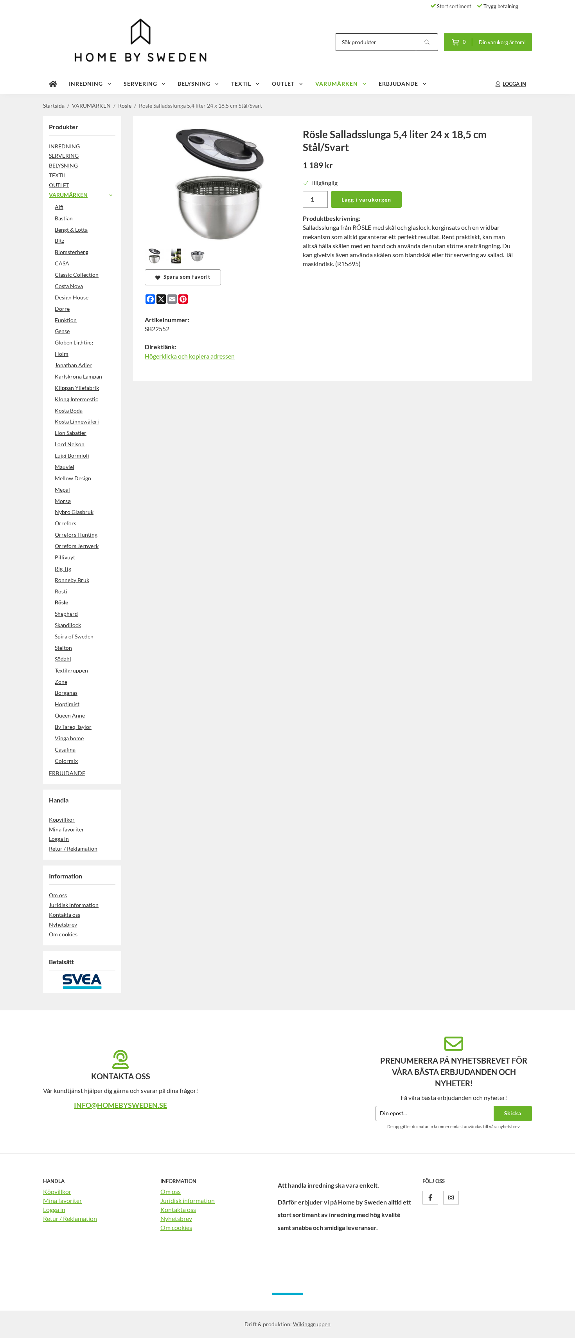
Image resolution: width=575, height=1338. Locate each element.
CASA (62, 263)
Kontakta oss (64, 914)
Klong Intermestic (76, 399)
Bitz (59, 240)
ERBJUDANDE (398, 83)
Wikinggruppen (312, 1324)
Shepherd (66, 613)
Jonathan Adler (73, 365)
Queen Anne (70, 715)
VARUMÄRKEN (336, 83)
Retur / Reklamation (73, 848)
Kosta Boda (69, 410)
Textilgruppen (71, 670)
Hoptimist (67, 704)
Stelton (63, 647)
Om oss (58, 895)
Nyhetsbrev (63, 924)
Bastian (64, 218)
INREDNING (86, 83)
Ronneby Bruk (72, 580)
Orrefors (65, 523)
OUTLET (283, 83)
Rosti (61, 591)
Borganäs (66, 692)
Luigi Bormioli (72, 455)
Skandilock (68, 625)
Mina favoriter (66, 829)
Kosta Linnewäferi (77, 421)
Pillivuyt (65, 557)
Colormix (66, 760)
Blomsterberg (71, 252)
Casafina (65, 749)
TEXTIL (241, 83)
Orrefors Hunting (76, 534)
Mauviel (64, 466)
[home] (53, 84)
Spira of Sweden (74, 636)
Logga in (59, 838)
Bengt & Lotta (71, 229)
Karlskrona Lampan (78, 376)
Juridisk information (74, 905)
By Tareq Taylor (73, 726)
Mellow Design (73, 478)
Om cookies (63, 934)
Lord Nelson (69, 444)
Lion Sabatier (70, 432)
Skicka (512, 1113)
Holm (61, 353)
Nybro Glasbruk (74, 512)
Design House (71, 297)
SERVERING (140, 83)
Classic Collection (77, 274)
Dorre (62, 308)
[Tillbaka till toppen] (521, 1327)
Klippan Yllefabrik (77, 387)
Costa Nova (69, 286)
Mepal (62, 489)
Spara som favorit (185, 277)
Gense (62, 331)
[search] (427, 42)
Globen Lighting (74, 342)
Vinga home (69, 738)
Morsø (63, 501)
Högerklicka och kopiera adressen (190, 356)
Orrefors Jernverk (77, 546)
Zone (61, 681)
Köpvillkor (62, 819)
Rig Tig (63, 568)
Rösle (61, 602)
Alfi (59, 207)
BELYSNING (194, 83)
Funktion (66, 320)
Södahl (63, 659)
